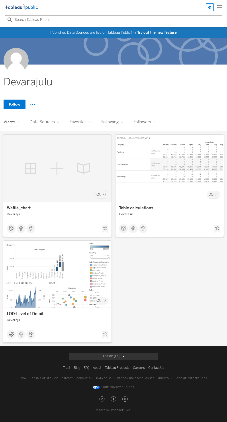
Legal (24, 378)
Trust (66, 368)
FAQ (86, 368)
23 (104, 301)
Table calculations (136, 208)
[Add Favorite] (105, 229)
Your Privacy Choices (118, 387)
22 (216, 195)
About (97, 368)
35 (104, 195)
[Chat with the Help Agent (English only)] (210, 7)
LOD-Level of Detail (25, 313)
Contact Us (156, 368)
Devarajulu (14, 214)
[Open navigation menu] (219, 7)
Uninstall (165, 378)
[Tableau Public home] (21, 7)
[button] (102, 398)
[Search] (9, 20)
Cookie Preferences (191, 378)
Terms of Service (45, 378)
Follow (14, 104)
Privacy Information (77, 378)
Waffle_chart (19, 208)
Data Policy (105, 378)
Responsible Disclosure (136, 378)
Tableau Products (117, 368)
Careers (139, 368)
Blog (77, 368)
